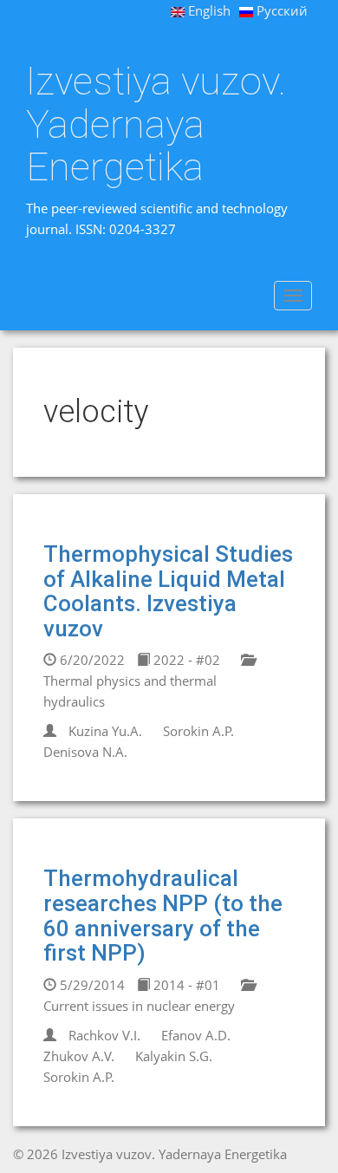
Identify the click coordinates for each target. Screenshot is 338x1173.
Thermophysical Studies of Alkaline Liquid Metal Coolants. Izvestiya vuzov (168, 591)
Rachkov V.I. (104, 1035)
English (208, 10)
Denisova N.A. (85, 751)
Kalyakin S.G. (173, 1056)
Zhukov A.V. (78, 1056)
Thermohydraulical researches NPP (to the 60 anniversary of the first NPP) (163, 915)
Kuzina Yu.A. (105, 731)
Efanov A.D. (196, 1035)
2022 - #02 (185, 659)
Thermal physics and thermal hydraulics (130, 691)
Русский (280, 10)
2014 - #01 (185, 985)
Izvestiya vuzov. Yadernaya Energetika (156, 124)
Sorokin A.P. (198, 731)
